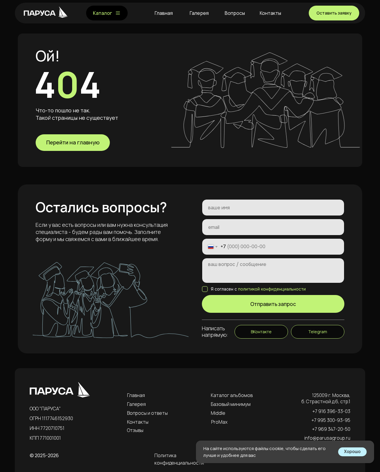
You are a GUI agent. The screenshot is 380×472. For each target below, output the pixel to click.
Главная (136, 395)
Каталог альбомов (232, 395)
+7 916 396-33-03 (331, 411)
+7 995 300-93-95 (330, 420)
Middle (218, 413)
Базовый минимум (231, 404)
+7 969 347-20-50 (331, 429)
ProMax (219, 422)
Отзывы (135, 430)
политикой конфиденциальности (272, 289)
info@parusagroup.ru (327, 438)
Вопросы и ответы (147, 413)
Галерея (136, 404)
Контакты (137, 422)
